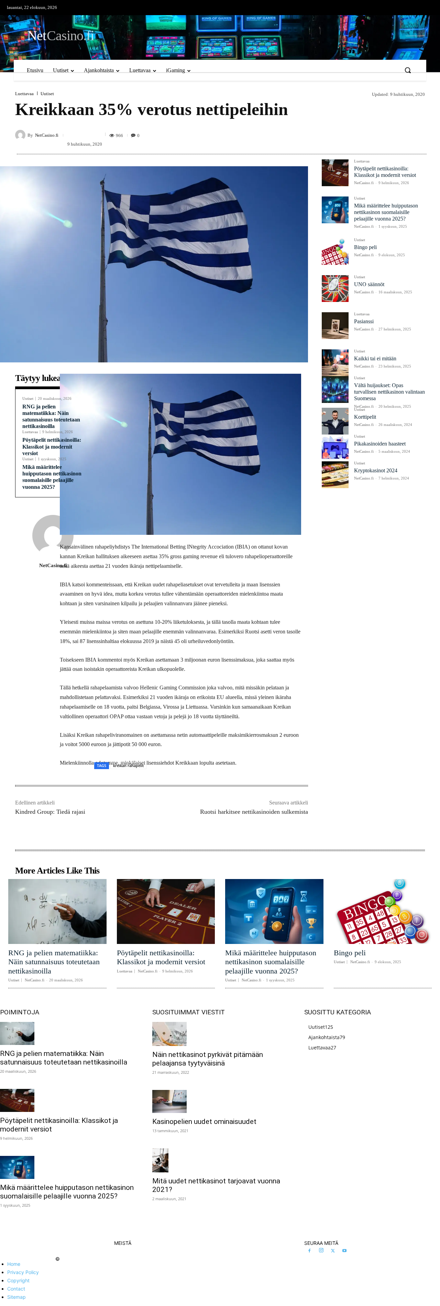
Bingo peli (365, 247)
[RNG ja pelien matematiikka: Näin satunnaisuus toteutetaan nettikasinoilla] (57, 911)
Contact (16, 1289)
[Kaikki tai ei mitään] (335, 362)
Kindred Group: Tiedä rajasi (50, 811)
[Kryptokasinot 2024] (335, 474)
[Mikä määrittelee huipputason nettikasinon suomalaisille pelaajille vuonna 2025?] (335, 209)
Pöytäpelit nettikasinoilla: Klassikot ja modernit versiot (51, 446)
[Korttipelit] (335, 421)
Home (13, 1264)
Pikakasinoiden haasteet (380, 444)
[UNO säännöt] (335, 288)
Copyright (18, 1280)
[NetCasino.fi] (21, 135)
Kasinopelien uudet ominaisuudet (204, 1121)
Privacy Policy (23, 1272)
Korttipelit (365, 417)
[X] (333, 1251)
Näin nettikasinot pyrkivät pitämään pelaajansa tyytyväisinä (207, 1058)
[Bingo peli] (335, 251)
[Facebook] (309, 1251)
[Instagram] (321, 1251)
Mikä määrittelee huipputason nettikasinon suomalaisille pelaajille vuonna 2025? (51, 477)
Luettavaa (24, 93)
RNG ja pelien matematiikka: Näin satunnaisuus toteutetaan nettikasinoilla (54, 961)
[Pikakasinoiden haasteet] (335, 448)
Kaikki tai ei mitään (375, 358)
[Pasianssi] (335, 325)
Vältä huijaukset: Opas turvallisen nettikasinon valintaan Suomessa (389, 391)
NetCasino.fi (46, 135)
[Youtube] (344, 1251)
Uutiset (47, 93)
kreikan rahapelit (128, 765)
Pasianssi (364, 321)
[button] (407, 70)
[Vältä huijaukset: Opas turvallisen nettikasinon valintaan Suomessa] (335, 389)
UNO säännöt (369, 284)
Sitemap (16, 1297)
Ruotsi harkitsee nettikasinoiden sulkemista (254, 811)
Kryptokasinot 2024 (375, 470)
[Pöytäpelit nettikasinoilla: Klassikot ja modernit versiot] (335, 172)
